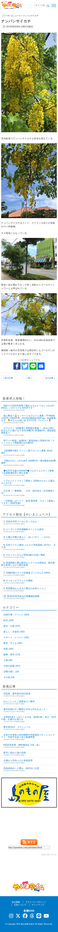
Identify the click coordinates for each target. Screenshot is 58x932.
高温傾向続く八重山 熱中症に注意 (21, 768)
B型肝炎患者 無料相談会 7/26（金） (22, 745)
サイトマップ (38, 905)
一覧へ (29, 378)
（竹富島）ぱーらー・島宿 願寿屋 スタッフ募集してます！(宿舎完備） (28, 502)
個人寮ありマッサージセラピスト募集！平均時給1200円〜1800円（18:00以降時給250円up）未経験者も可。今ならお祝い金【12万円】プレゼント (28, 418)
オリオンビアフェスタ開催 (19, 580)
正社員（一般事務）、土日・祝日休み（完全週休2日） (27, 491)
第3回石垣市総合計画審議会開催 (23, 596)
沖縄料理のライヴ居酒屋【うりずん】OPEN (28, 572)
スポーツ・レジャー (16, 637)
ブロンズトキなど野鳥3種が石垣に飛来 (25, 555)
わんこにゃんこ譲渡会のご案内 (19, 701)
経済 (8, 620)
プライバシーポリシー (35, 902)
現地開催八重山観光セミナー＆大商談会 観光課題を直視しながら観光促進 (28, 563)
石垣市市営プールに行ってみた (21, 521)
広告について (20, 905)
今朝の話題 (11, 666)
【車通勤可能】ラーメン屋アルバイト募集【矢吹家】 (26, 451)
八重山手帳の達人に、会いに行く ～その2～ (29, 537)
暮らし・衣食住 (14, 631)
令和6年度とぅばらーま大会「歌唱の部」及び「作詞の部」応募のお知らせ (28, 718)
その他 (9, 677)
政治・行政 (11, 626)
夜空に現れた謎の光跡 (14, 752)
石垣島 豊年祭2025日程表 (16, 693)
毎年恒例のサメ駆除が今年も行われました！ (25, 709)
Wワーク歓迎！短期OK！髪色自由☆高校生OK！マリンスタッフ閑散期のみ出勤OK (27, 441)
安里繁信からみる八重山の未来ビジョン (26, 588)
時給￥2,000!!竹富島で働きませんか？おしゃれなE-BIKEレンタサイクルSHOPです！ (28, 406)
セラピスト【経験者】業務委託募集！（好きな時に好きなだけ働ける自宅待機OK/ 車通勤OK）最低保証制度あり (28, 430)
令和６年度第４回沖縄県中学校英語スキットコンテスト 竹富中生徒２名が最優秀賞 (28, 736)
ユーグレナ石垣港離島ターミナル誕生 (25, 529)
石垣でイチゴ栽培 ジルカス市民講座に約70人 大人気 (28, 546)
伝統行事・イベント (16, 614)
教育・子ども (12, 643)
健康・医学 (11, 654)
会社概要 (16, 902)
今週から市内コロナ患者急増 (17, 760)
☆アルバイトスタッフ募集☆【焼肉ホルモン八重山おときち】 (28, 481)
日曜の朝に (11, 671)
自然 (8, 648)
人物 (7, 660)
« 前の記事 (8, 378)
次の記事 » (50, 378)
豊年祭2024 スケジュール (16, 727)
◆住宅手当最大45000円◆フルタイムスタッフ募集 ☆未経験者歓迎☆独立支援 (27, 471)
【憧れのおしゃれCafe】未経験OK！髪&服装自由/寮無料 (28, 461)
